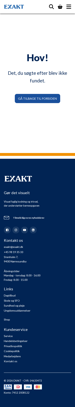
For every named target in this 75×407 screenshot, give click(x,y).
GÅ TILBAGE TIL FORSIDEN (37, 98)
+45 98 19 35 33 (13, 252)
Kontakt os (10, 361)
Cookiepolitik (12, 351)
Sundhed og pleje (14, 305)
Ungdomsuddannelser (17, 310)
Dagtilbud (10, 295)
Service (8, 336)
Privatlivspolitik (13, 346)
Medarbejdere (12, 356)
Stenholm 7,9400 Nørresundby (15, 259)
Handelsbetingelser (16, 341)
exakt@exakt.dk (13, 246)
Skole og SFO (12, 300)
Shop (7, 319)
